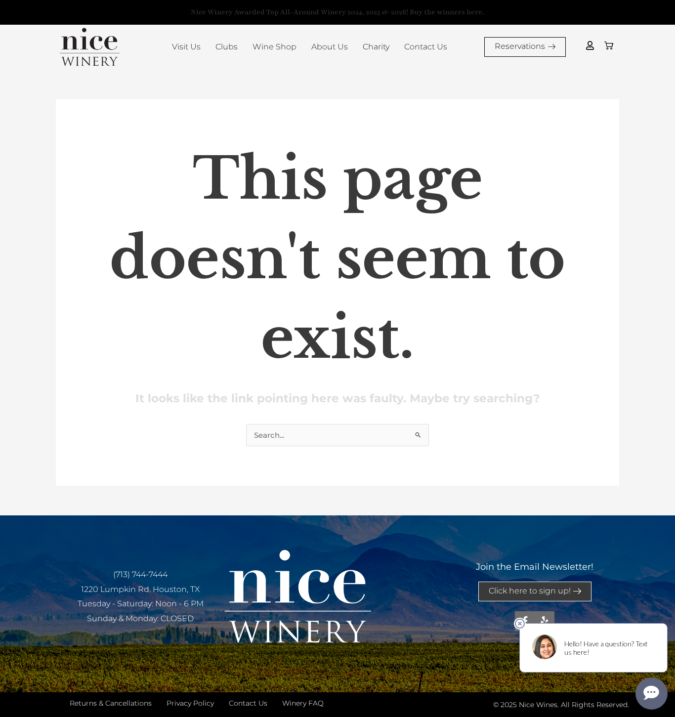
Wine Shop (274, 46)
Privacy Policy (190, 703)
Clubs (226, 46)
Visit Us (186, 46)
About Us (329, 46)
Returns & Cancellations (111, 703)
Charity (376, 46)
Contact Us (425, 46)
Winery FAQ (303, 703)
